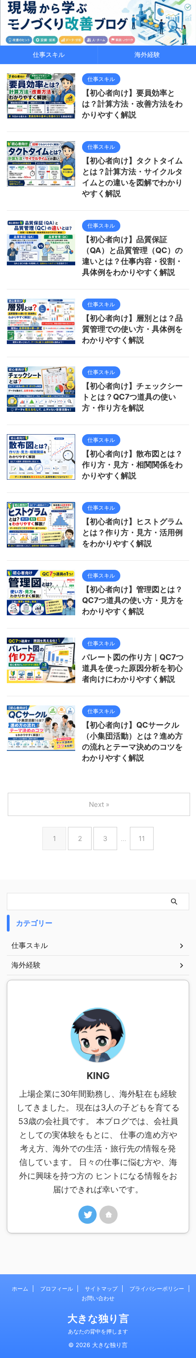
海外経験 (147, 54)
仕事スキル (49, 54)
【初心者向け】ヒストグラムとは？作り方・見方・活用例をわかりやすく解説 (132, 532)
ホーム (20, 1288)
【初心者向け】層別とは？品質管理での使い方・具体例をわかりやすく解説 (132, 329)
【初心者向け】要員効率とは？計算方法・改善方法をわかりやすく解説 (132, 103)
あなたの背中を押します (98, 1331)
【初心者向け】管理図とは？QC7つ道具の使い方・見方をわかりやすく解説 (133, 600)
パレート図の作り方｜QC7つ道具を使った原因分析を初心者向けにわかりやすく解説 (133, 668)
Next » (99, 804)
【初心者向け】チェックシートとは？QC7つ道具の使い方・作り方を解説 (132, 396)
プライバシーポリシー (156, 1288)
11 (142, 838)
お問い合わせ (98, 1298)
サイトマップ (101, 1288)
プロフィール (56, 1288)
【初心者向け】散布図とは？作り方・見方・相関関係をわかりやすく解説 (132, 464)
